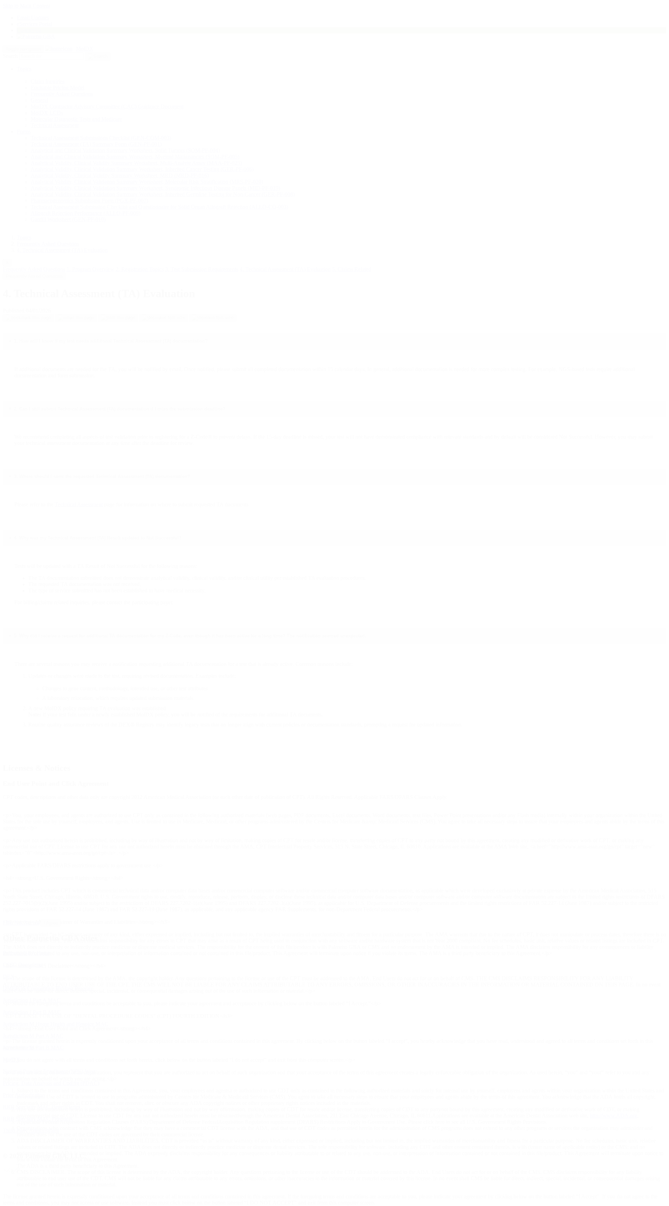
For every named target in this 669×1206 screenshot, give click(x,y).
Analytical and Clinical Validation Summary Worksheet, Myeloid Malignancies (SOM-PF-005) (135, 157)
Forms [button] (24, 132)
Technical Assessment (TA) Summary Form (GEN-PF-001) (96, 144)
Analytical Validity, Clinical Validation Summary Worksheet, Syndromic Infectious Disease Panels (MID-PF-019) (155, 188)
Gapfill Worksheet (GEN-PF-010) (68, 219)
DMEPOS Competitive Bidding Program (48, 988)
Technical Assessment (55, 125)
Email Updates (33, 18)
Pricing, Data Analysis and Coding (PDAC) (51, 1083)
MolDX (84, 49)
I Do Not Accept (21, 922)
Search (10, 56)
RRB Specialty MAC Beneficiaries (41, 1107)
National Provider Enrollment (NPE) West (49, 1071)
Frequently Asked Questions (62, 94)
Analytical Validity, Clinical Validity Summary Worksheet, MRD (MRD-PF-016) (120, 175)
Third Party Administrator (31, 1131)
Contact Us (29, 30)
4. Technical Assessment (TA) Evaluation (62, 250)
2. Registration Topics (140, 269)
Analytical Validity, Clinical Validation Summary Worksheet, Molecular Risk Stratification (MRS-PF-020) (147, 182)
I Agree (51, 922)
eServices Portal (34, 24)
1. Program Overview (90, 269)
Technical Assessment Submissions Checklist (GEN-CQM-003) (101, 138)
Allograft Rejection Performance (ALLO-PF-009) (85, 213)
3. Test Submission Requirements (201, 269)
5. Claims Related (351, 269)
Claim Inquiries (47, 81)
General (39, 100)
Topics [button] (24, 69)
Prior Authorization (24, 1095)
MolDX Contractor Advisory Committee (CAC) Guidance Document (107, 106)
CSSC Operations (22, 965)
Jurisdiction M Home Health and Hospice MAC (55, 1024)
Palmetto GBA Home (26, 953)
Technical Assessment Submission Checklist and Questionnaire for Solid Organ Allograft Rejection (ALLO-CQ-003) (159, 207)
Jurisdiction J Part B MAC (32, 1012)
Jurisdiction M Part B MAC (33, 1048)
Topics (24, 237)
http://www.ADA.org (613, 1116)
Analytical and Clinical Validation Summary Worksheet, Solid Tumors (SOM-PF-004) (125, 150)
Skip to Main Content (26, 6)
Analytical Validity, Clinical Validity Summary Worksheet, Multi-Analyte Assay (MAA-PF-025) (136, 163)
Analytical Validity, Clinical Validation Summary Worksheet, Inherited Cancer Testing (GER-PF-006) (142, 169)
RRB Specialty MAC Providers (37, 1119)
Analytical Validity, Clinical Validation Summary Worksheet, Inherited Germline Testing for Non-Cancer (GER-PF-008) (163, 194)
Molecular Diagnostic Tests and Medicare (76, 119)
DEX (9, 977)
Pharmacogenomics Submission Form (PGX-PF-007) (89, 200)
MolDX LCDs (47, 113)
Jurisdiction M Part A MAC (33, 1036)
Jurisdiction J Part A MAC (32, 1000)
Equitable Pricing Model (57, 88)
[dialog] (334, 845)
